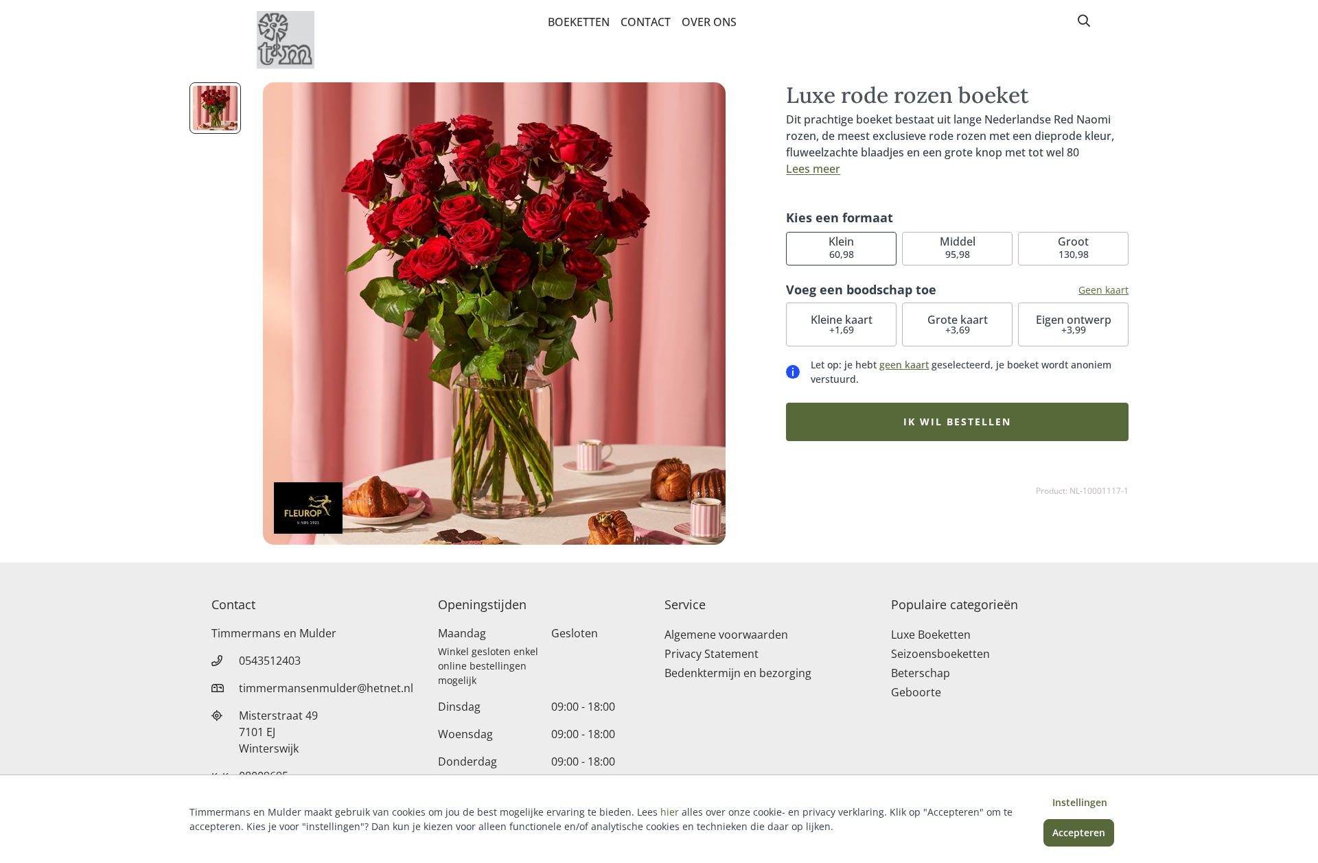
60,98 (841, 247)
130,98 (1073, 247)
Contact (646, 21)
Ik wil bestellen (957, 421)
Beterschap (920, 673)
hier (669, 811)
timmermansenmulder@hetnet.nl (326, 688)
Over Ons (709, 21)
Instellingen (1079, 802)
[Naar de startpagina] (285, 40)
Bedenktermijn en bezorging (737, 673)
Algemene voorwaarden (726, 634)
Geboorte (916, 692)
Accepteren (1078, 832)
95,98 (957, 247)
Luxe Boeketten (931, 634)
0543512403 (270, 660)
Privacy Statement (711, 653)
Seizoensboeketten (940, 653)
